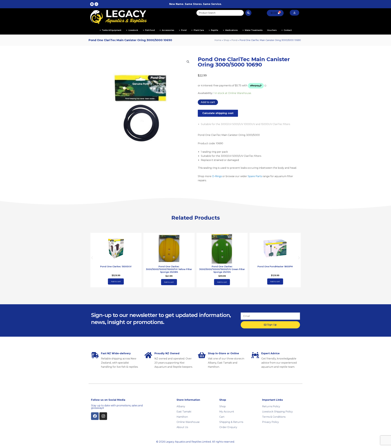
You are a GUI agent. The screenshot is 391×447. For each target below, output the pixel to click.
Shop (226, 40)
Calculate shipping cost (217, 113)
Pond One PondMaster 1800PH (275, 266)
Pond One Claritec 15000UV (116, 266)
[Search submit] (248, 13)
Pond (234, 40)
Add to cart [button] (116, 281)
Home (217, 40)
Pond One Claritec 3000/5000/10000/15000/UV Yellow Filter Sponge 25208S (169, 269)
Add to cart (208, 102)
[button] (188, 61)
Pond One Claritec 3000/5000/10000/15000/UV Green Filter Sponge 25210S (222, 269)
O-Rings (217, 176)
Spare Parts (255, 176)
